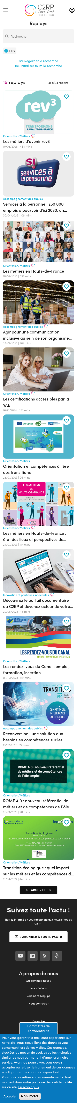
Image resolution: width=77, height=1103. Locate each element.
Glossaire (38, 1021)
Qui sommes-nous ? (38, 981)
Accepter (10, 1096)
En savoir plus (28, 1087)
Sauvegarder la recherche (38, 61)
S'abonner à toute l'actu (41, 937)
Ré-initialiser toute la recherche (38, 66)
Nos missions (38, 988)
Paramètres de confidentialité (38, 1028)
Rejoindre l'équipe (38, 996)
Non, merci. (30, 1096)
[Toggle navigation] (5, 10)
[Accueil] (39, 10)
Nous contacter (39, 1003)
